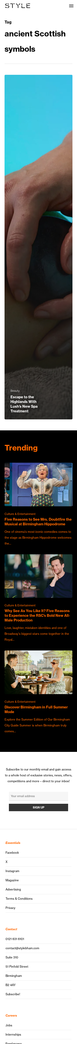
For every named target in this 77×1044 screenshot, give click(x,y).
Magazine (12, 880)
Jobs (9, 1025)
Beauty (15, 391)
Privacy (10, 908)
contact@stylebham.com (22, 948)
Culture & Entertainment (20, 514)
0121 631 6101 (15, 939)
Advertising (13, 889)
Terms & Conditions (19, 898)
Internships (13, 1034)
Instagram (12, 871)
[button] (71, 6)
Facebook (12, 852)
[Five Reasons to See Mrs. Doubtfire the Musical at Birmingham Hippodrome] (38, 504)
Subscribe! (13, 994)
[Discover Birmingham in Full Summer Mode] (38, 692)
